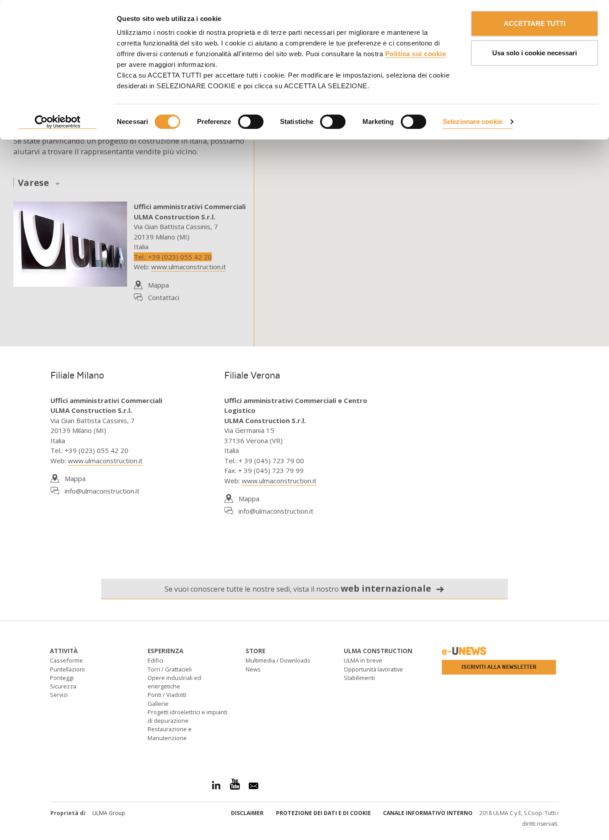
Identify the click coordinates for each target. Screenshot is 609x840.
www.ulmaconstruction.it (188, 266)
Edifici (155, 660)
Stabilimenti (359, 678)
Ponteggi (62, 678)
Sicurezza (63, 686)
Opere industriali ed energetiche (174, 682)
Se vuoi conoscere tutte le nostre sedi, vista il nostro (298, 588)
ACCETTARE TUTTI (534, 23)
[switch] (250, 122)
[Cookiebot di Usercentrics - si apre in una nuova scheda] (58, 122)
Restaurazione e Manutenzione (170, 733)
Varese (33, 183)
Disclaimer (247, 813)
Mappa (158, 284)
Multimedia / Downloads (278, 660)
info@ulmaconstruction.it (102, 490)
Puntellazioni (67, 669)
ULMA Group (108, 813)
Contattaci (163, 297)
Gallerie (158, 704)
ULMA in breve (363, 660)
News (253, 669)
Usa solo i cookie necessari (534, 53)
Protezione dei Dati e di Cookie (323, 813)
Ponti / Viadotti (167, 695)
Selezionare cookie (472, 121)
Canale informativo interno (428, 813)
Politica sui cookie (415, 54)
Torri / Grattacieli (170, 669)
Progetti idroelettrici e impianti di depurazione (187, 716)
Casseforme (66, 660)
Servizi (59, 695)
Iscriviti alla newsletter (498, 667)
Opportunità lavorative (373, 669)
